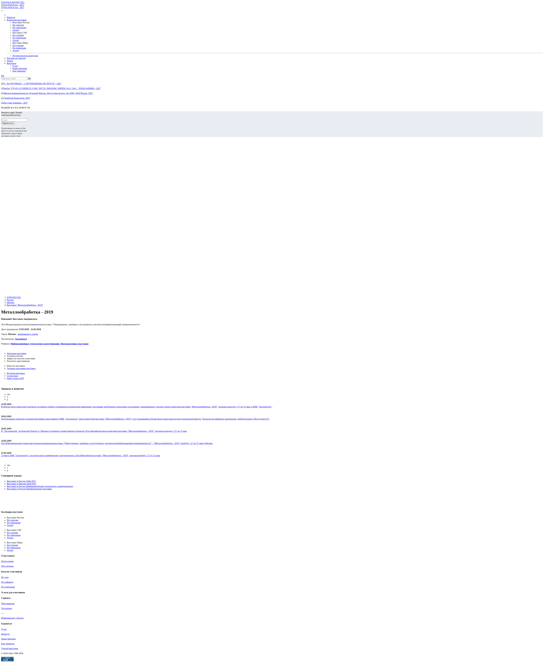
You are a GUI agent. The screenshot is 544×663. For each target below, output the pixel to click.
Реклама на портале (16, 58)
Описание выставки (16, 353)
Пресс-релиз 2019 (15, 378)
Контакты (11, 63)
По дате (5, 577)
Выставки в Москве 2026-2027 (21, 484)
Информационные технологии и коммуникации (35, 344)
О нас (15, 66)
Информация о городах (12, 618)
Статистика (12, 376)
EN (2, 76)
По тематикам (19, 27)
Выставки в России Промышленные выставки (29, 489)
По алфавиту (7, 582)
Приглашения (7, 603)
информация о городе (28, 334)
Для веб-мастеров (9, 648)
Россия (10, 300)
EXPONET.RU (14, 297)
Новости (11, 17)
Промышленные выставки (74, 344)
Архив (15, 30)
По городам (18, 25)
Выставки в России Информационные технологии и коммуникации (40, 486)
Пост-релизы (7, 566)
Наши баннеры (19, 68)
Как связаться (19, 71)
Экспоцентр (21, 339)
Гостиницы (6, 608)
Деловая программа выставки (21, 368)
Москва (10, 302)
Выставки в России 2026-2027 (21, 481)
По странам (18, 35)
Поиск (10, 61)
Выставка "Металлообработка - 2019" (25, 305)
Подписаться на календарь (25, 55)
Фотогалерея (7, 561)
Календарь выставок (17, 20)
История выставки (16, 373)
